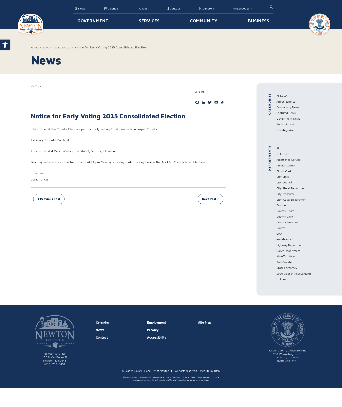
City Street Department (291, 188)
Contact (174, 8)
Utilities (281, 279)
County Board (285, 210)
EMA (279, 233)
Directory (208, 8)
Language (243, 8)
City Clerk (282, 176)
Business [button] (258, 20)
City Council (284, 182)
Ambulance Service (288, 159)
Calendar (113, 8)
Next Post (209, 199)
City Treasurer (285, 193)
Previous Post (49, 199)
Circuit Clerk (284, 171)
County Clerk (284, 216)
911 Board (282, 154)
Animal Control (285, 165)
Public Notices (62, 47)
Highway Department (290, 245)
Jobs (144, 8)
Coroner (281, 205)
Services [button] (149, 20)
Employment (156, 322)
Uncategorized (285, 130)
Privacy (153, 330)
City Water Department (291, 199)
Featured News (286, 112)
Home (34, 47)
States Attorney (286, 267)
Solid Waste (284, 262)
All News (281, 95)
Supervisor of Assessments (294, 273)
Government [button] (92, 20)
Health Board (284, 239)
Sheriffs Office (285, 256)
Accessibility (156, 337)
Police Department (288, 250)
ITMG (217, 370)
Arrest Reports (285, 101)
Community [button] (203, 20)
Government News (288, 118)
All (277, 148)
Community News (287, 107)
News (81, 8)
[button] (5, 45)
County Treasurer (287, 222)
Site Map (204, 322)
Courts (280, 227)
